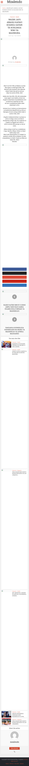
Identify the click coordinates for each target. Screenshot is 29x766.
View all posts (14, 748)
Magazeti (19, 470)
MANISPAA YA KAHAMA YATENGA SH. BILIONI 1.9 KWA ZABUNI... (18, 345)
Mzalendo (14, 1)
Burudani (17, 763)
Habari (7, 763)
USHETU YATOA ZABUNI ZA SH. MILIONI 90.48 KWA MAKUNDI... (19, 352)
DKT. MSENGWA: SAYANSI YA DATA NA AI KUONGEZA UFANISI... (19, 594)
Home (4, 8)
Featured (12, 17)
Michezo (12, 763)
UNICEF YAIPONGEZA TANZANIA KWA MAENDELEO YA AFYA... (18, 715)
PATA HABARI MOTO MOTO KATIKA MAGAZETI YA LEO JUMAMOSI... (19, 722)
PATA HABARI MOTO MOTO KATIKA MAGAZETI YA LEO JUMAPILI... (19, 473)
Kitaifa (17, 17)
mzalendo (18, 35)
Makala (22, 763)
